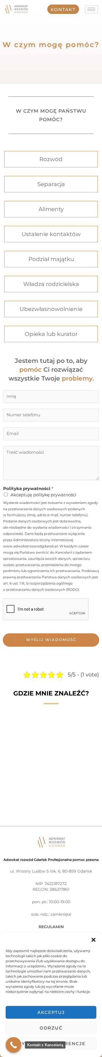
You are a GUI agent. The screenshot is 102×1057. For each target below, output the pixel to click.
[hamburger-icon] (91, 9)
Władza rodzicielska (51, 284)
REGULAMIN (51, 926)
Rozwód (51, 159)
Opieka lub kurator (51, 334)
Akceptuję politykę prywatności (43, 494)
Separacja (51, 184)
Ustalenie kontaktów (51, 234)
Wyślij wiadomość (51, 640)
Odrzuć (51, 1028)
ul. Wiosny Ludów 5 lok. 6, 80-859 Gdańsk (51, 871)
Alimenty (51, 209)
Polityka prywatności (28, 488)
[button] (93, 940)
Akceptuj (51, 1012)
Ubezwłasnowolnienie (51, 309)
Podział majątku (51, 259)
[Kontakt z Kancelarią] (13, 1045)
